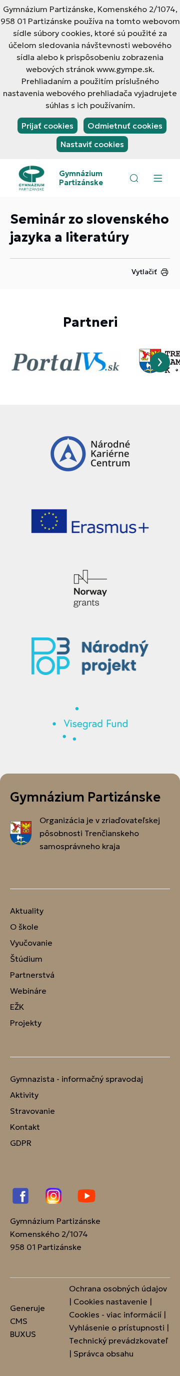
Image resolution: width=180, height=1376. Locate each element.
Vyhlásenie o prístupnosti (116, 1327)
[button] (134, 178)
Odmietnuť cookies (125, 126)
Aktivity (24, 1095)
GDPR (21, 1143)
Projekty (26, 1023)
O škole (24, 927)
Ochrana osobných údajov (118, 1288)
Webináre (28, 991)
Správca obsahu (104, 1353)
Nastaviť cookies (92, 144)
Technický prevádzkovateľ (118, 1340)
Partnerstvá (32, 975)
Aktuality (27, 911)
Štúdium (26, 959)
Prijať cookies (48, 126)
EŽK (17, 1007)
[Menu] (157, 178)
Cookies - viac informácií (115, 1314)
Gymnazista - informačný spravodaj (76, 1079)
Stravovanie (32, 1111)
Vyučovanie (31, 943)
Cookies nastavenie (111, 1301)
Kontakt (25, 1127)
